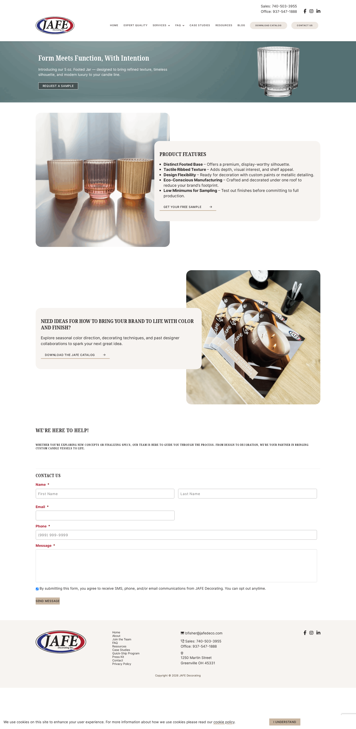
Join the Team (121, 639)
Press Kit (118, 657)
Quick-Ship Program (125, 653)
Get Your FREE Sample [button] (182, 207)
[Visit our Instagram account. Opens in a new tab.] (311, 11)
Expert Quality (136, 25)
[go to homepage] (55, 25)
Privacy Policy (121, 664)
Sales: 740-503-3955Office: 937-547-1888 (279, 9)
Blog (241, 25)
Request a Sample (58, 86)
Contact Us (305, 25)
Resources (223, 25)
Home (114, 25)
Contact (117, 660)
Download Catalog (268, 25)
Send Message (48, 601)
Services (159, 25)
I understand (284, 722)
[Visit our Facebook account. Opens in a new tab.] (305, 11)
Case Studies (200, 25)
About (116, 636)
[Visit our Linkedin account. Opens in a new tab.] (318, 11)
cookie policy (223, 721)
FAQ (178, 25)
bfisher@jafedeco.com (203, 632)
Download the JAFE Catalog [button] (70, 355)
